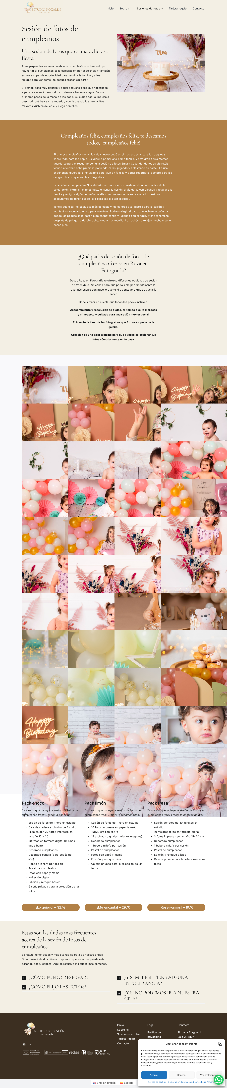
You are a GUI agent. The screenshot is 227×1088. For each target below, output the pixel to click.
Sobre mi (123, 1029)
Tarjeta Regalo (126, 1038)
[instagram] (24, 1044)
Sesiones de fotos (128, 1034)
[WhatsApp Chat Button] (219, 1080)
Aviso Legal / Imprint (205, 1082)
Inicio (120, 1025)
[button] (220, 1043)
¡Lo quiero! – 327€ (50, 907)
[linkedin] (30, 1044)
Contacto (123, 1043)
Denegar (181, 1075)
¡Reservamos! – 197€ (176, 907)
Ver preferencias (209, 1075)
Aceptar (154, 1075)
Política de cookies (157, 1082)
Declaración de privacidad (181, 1082)
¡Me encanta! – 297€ (113, 907)
